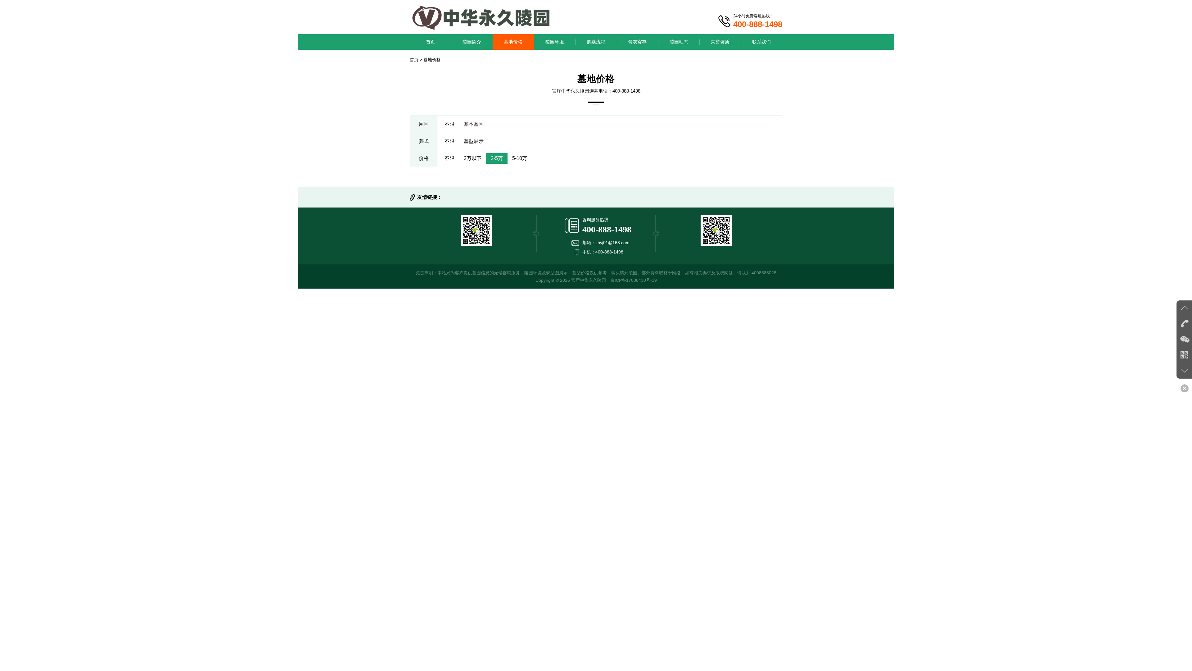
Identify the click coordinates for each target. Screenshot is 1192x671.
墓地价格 (513, 41)
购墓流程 (596, 41)
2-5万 (497, 158)
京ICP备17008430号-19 (633, 280)
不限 (449, 124)
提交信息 (596, 356)
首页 (430, 41)
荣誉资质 (720, 41)
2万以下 (472, 158)
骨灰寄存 (637, 41)
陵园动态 (679, 41)
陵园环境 (554, 41)
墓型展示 (474, 141)
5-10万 (519, 158)
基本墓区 (474, 124)
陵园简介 (472, 41)
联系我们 (761, 41)
